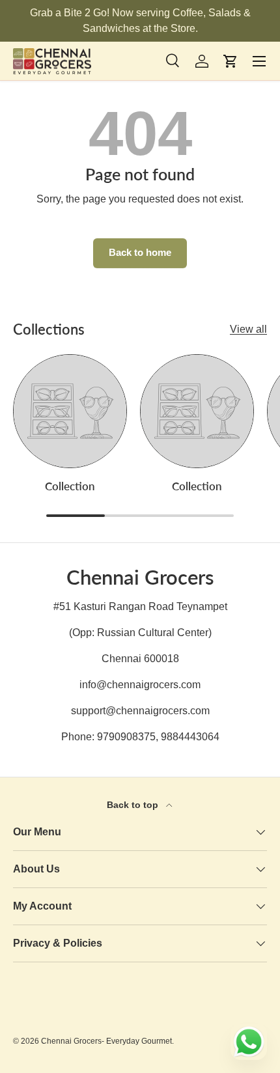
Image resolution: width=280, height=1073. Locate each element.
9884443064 (190, 736)
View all (248, 329)
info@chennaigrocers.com (140, 684)
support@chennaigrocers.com (140, 710)
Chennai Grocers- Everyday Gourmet (106, 1041)
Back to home (140, 252)
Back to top (134, 805)
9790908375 (126, 736)
